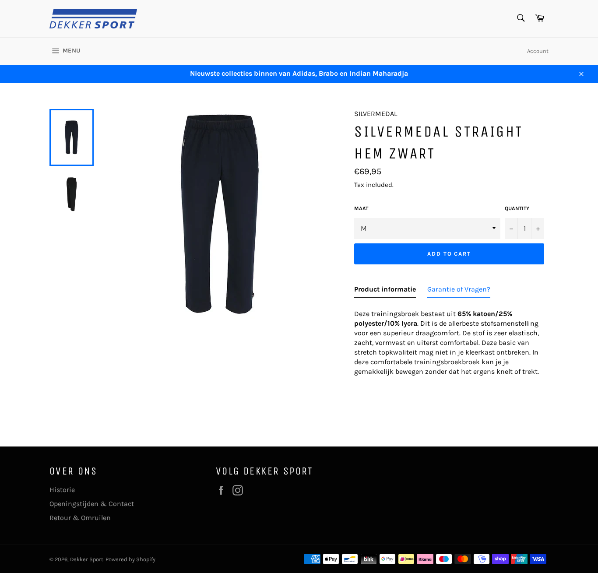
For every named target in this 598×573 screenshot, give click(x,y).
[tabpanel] (451, 340)
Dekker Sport (86, 559)
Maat (361, 208)
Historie (62, 489)
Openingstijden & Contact (91, 503)
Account (538, 51)
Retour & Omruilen (80, 517)
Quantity (517, 208)
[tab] (385, 291)
